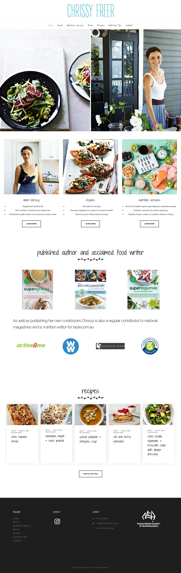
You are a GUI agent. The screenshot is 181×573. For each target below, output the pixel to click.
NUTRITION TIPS (20, 537)
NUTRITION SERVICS (22, 526)
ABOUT (16, 522)
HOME (15, 518)
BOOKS (16, 530)
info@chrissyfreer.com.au (108, 523)
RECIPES (16, 533)
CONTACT (17, 541)
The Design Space (101, 567)
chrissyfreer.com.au (105, 528)
